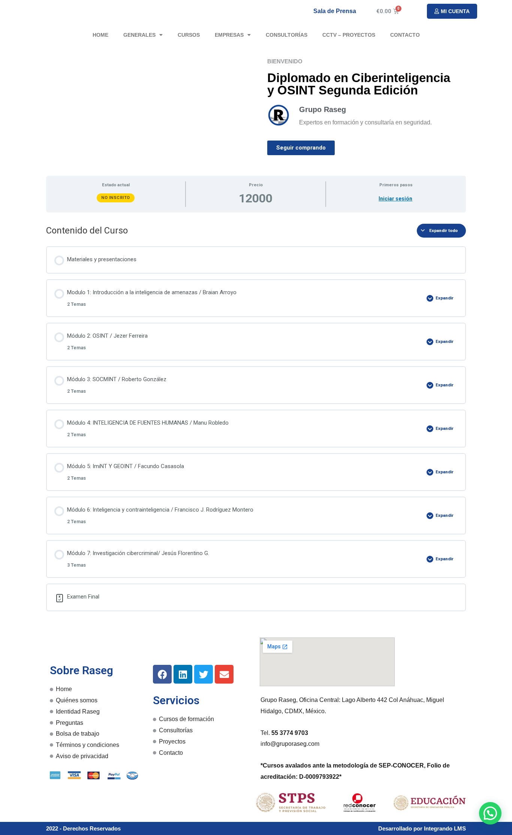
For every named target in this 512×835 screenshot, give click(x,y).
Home (100, 35)
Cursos (189, 35)
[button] (452, 11)
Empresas (229, 35)
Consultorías (286, 35)
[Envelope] (224, 674)
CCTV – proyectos (348, 35)
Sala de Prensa (334, 11)
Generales (139, 35)
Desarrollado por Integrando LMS (422, 828)
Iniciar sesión (395, 199)
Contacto (405, 35)
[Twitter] (203, 674)
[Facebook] (162, 674)
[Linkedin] (183, 674)
